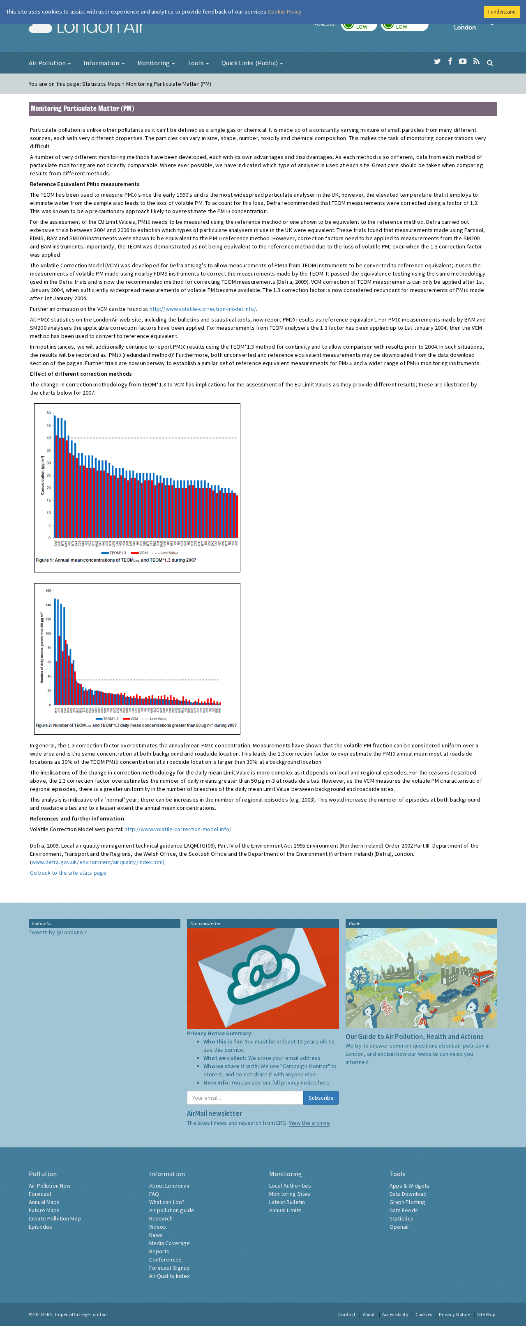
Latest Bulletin (287, 1202)
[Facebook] (450, 62)
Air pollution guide (172, 1210)
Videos (157, 1226)
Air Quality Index (169, 1276)
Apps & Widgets (410, 1185)
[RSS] (476, 62)
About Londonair (169, 1185)
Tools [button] (196, 63)
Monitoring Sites (289, 1193)
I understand (502, 11)
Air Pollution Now (50, 1185)
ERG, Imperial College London (75, 1314)
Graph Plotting (408, 1202)
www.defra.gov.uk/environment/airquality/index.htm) (98, 862)
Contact (346, 1314)
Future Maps (44, 1210)
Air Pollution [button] (48, 63)
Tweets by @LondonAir (58, 932)
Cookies (423, 1314)
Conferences (165, 1259)
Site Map (486, 1314)
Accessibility (395, 1314)
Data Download (408, 1193)
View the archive (309, 1122)
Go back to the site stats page (68, 872)
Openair (400, 1226)
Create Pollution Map (55, 1218)
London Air (87, 27)
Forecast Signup (169, 1267)
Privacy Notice (454, 1314)
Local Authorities (290, 1185)
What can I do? (167, 1202)
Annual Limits (285, 1210)
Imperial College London (475, 27)
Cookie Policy (285, 11)
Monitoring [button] (154, 63)
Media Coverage (169, 1243)
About (369, 1314)
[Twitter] (437, 62)
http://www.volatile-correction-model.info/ (203, 309)
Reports (159, 1251)
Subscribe (321, 1097)
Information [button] (102, 63)
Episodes (40, 1226)
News (156, 1235)
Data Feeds (404, 1210)
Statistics (401, 1218)
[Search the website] (490, 62)
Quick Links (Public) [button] (250, 63)
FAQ (154, 1193)
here (324, 1082)
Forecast (40, 1193)
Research (161, 1218)
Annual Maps (44, 1202)
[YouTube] (463, 62)
